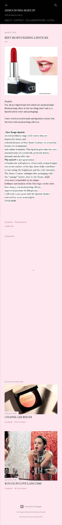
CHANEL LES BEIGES (18, 417)
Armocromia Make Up (20, 10)
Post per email (21, 222)
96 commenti (20, 422)
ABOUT (8, 20)
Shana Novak (39, 512)
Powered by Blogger (33, 506)
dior (12, 226)
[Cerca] (55, 4)
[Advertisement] (31, 342)
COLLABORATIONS (35, 20)
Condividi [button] (8, 222)
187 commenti (21, 488)
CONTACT (19, 20)
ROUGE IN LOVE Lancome (23, 483)
